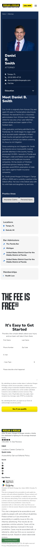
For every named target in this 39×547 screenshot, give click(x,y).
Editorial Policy (24, 455)
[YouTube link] (3, 468)
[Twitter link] (3, 463)
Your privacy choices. (10, 540)
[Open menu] (36, 5)
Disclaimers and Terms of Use (19, 546)
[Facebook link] (3, 465)
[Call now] (27, 6)
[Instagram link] (3, 471)
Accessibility (6, 455)
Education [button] (9, 90)
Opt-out (15, 455)
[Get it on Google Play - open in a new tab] (8, 485)
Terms (29, 401)
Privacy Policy (6, 546)
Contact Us (20, 449)
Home (4, 14)
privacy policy (17, 403)
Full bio (11, 83)
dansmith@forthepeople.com (19, 80)
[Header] (11, 5)
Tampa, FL (11, 74)
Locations (5, 449)
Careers (12, 449)
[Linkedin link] (3, 473)
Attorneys (11, 14)
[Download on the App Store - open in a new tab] (8, 481)
